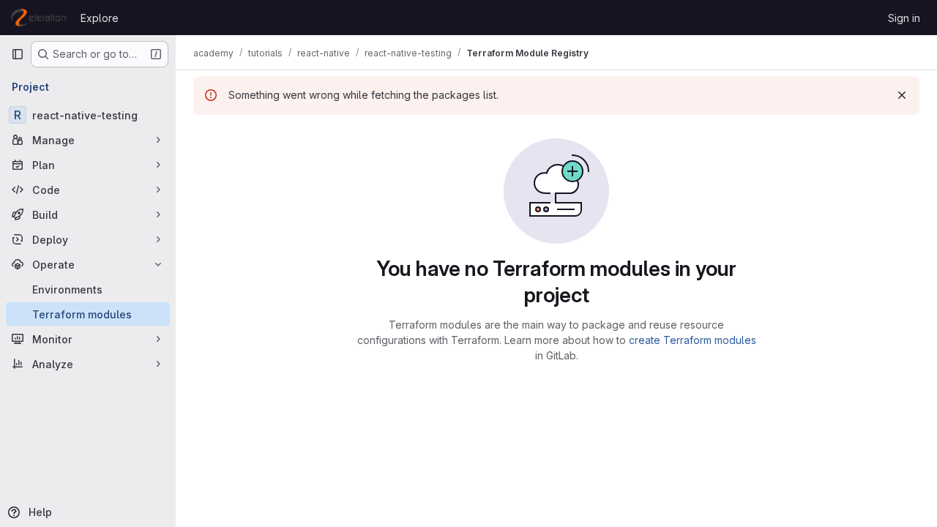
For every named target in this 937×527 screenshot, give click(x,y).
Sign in (904, 18)
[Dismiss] (902, 95)
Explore (100, 18)
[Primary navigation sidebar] (17, 54)
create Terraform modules (692, 340)
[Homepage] (38, 17)
